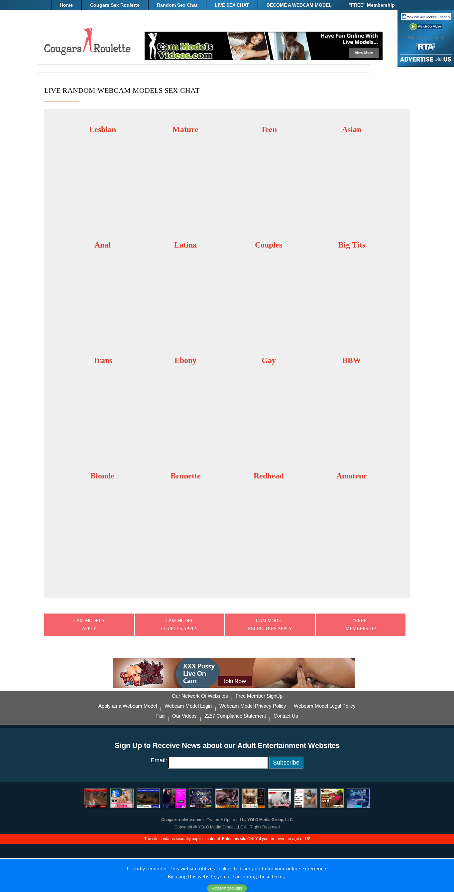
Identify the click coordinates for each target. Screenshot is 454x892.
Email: (159, 760)
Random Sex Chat (177, 5)
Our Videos (184, 716)
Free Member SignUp (259, 696)
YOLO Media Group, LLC (270, 819)
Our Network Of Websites (200, 696)
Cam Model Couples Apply (179, 624)
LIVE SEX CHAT (232, 5)
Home (66, 5)
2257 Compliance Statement (235, 716)
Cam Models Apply (88, 624)
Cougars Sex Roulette (115, 5)
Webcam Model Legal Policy (325, 706)
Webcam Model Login (188, 706)
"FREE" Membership (372, 5)
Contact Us (286, 716)
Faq (160, 716)
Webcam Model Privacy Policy (252, 706)
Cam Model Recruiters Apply (270, 624)
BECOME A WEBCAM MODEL (299, 5)
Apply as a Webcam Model (127, 706)
